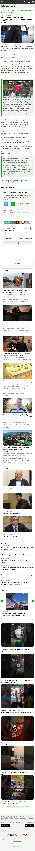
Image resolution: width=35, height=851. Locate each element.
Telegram (6, 165)
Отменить (17, 263)
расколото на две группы (24, 97)
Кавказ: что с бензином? (9, 10)
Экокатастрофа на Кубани (26, 10)
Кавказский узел (6, 61)
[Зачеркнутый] (14, 243)
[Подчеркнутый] (11, 243)
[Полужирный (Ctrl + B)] (4, 243)
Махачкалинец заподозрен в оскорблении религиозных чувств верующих (14, 583)
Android (21, 158)
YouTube (6, 174)
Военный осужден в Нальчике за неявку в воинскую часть (16, 324)
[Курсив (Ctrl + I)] (7, 243)
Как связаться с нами (15, 822)
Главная (3, 12)
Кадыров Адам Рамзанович (11, 514)
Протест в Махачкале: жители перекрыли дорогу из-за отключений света (16, 681)
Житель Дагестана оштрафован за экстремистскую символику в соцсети (17, 568)
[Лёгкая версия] (8, 2)
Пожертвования (30, 822)
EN (5, 1)
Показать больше (17, 808)
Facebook (5, 171)
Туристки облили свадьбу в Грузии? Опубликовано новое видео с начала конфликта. (16, 711)
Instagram (12, 171)
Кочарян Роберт (8, 491)
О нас (2, 822)
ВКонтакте (19, 171)
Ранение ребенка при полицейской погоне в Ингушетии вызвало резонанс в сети (15, 614)
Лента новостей (10, 12)
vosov (14, 228)
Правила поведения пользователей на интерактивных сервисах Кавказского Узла (17, 840)
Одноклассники (27, 171)
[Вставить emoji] (18, 243)
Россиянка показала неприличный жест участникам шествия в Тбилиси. (13, 802)
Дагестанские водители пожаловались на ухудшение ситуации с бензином (16, 291)
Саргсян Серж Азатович (10, 536)
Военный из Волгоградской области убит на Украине (15, 561)
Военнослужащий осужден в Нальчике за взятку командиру (16, 576)
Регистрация (17, 259)
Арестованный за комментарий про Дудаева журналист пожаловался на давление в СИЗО (17, 416)
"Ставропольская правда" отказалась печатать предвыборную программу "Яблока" (17, 382)
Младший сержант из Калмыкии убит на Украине (17, 555)
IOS (25, 158)
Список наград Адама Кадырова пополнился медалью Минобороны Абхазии (17, 354)
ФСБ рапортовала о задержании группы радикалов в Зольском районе (17, 548)
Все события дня (29, 587)
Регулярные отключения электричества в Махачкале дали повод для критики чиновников (16, 449)
